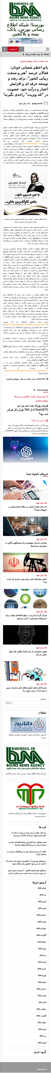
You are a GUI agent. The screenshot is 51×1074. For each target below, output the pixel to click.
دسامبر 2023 (41, 989)
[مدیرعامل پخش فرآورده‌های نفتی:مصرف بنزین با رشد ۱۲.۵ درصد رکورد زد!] (25, 671)
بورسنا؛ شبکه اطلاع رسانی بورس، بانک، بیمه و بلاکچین (25, 29)
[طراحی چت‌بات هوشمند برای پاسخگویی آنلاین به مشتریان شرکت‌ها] (25, 526)
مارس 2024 (41, 969)
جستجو (43, 699)
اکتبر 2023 (42, 1002)
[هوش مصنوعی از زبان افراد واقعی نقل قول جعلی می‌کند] (25, 635)
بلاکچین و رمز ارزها (22, 396)
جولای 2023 (42, 1022)
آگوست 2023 (41, 1016)
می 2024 (42, 955)
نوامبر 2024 (42, 921)
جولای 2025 (42, 888)
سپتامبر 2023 (41, 1009)
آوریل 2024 (42, 962)
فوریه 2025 (42, 908)
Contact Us (42, 1069)
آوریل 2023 (42, 1042)
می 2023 (42, 1036)
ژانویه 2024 (42, 982)
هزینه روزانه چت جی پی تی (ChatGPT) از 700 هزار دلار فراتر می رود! (27, 410)
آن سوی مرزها (42, 396)
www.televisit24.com (32, 143)
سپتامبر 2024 (41, 928)
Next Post (42, 390)
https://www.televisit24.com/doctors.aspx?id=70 (25, 324)
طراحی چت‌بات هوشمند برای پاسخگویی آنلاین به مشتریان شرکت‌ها (26, 544)
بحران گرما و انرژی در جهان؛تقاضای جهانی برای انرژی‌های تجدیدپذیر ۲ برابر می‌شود (26, 617)
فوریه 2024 (42, 975)
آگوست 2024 (41, 935)
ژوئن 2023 (42, 1029)
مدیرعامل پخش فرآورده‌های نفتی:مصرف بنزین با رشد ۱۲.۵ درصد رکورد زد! (26, 689)
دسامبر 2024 (41, 915)
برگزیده (33, 396)
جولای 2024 (42, 942)
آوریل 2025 (42, 901)
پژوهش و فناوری (26, 61)
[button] (21, 49)
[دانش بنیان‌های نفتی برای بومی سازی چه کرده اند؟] (25, 562)
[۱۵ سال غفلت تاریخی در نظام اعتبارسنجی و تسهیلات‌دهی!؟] (25, 490)
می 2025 (42, 895)
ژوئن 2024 (42, 948)
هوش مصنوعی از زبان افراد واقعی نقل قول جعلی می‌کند (28, 653)
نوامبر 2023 (42, 995)
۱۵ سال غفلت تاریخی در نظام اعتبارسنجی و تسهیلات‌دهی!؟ (28, 508)
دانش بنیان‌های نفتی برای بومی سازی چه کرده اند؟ (27, 580)
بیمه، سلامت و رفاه (40, 61)
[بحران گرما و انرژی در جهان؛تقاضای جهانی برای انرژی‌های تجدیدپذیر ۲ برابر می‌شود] (25, 598)
